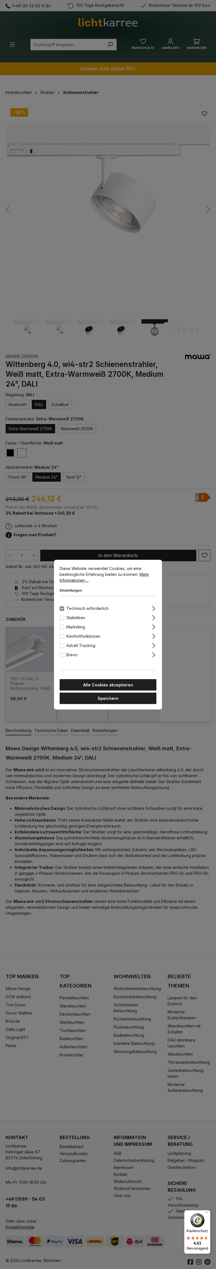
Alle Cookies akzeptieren (108, 684)
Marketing (75, 626)
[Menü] (207, 1213)
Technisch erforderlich (87, 608)
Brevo (72, 654)
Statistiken (75, 617)
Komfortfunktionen (83, 636)
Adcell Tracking (80, 645)
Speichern (108, 698)
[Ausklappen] (153, 607)
